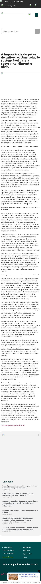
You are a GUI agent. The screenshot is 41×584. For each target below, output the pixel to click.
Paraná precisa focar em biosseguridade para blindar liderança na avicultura (20, 487)
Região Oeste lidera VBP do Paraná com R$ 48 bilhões (20, 511)
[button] (36, 15)
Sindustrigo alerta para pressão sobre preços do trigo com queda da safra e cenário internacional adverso (17, 520)
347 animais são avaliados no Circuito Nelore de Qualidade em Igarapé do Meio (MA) (20, 529)
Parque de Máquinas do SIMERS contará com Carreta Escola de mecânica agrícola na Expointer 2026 (20, 503)
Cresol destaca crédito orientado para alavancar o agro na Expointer (17, 494)
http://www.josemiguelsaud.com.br (13, 425)
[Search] (37, 31)
